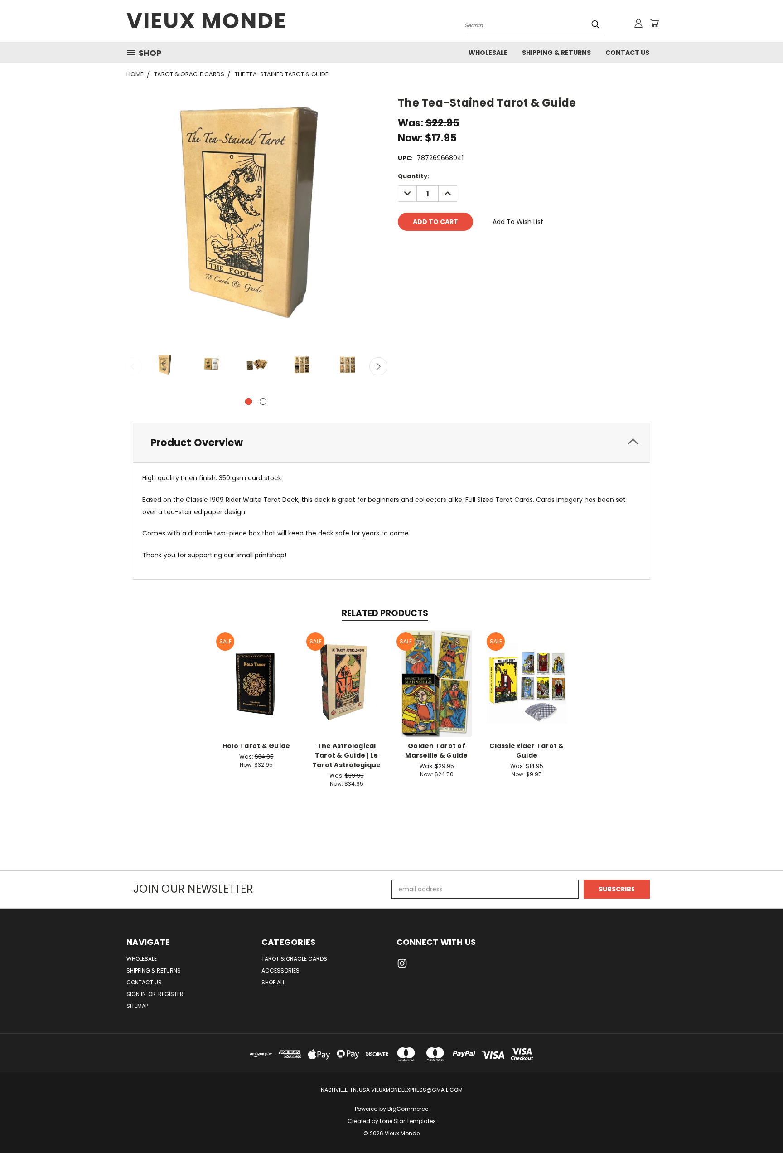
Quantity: (413, 176)
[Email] (420, 247)
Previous (133, 366)
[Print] (435, 247)
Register (171, 994)
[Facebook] (404, 247)
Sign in (136, 994)
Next (378, 366)
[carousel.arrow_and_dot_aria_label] (263, 401)
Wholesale (488, 52)
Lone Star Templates (408, 1121)
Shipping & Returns (556, 52)
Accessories (280, 970)
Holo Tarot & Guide (256, 745)
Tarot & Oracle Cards (294, 959)
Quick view (256, 673)
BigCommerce (407, 1109)
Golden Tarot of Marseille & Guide (436, 750)
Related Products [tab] (385, 613)
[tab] (391, 442)
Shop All (273, 982)
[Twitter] (450, 247)
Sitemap (137, 1006)
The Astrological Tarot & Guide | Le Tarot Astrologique (346, 755)
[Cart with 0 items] (654, 23)
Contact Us (627, 52)
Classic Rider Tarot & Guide (526, 750)
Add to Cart (256, 690)
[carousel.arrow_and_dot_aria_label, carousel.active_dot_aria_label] (248, 401)
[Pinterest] (466, 247)
